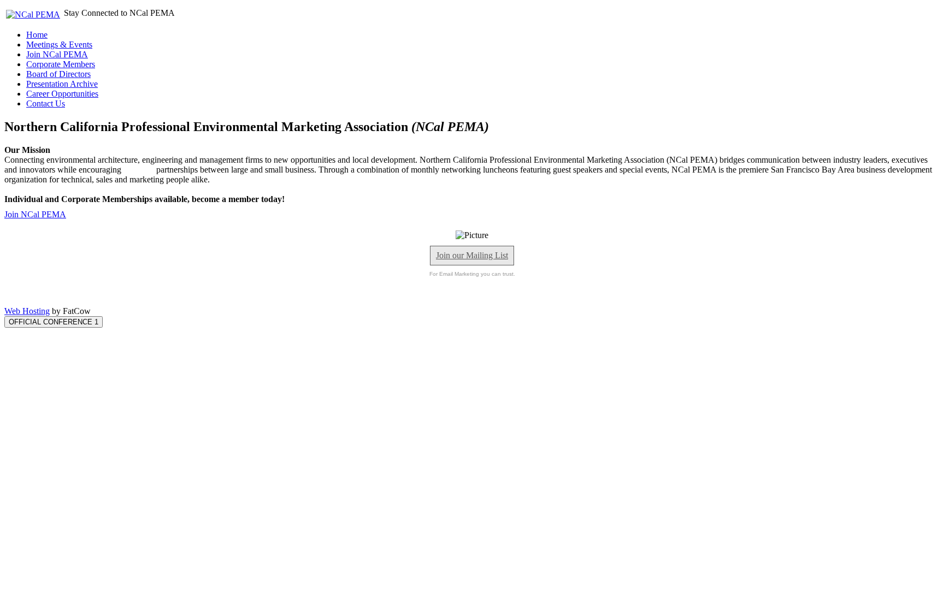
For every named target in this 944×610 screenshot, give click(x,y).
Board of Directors (58, 74)
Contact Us (45, 103)
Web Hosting (27, 311)
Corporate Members (60, 64)
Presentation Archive (62, 83)
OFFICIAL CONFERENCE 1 (53, 322)
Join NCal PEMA (57, 54)
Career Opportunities (62, 93)
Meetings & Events (59, 44)
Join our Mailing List (472, 255)
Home (37, 34)
